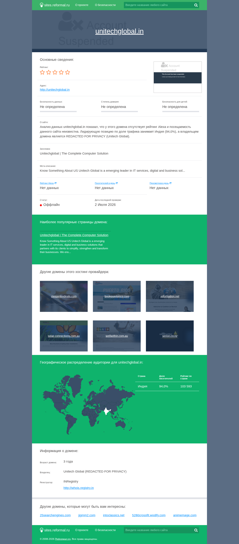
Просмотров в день (159, 183)
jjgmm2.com (86, 515)
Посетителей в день (105, 183)
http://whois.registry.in (79, 488)
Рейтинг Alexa (47, 183)
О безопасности (105, 5)
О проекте (81, 5)
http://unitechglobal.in (55, 89)
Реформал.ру (63, 539)
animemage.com (184, 515)
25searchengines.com (55, 515)
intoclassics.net (113, 515)
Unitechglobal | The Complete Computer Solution (74, 235)
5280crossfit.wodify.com (149, 515)
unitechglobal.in (119, 31)
